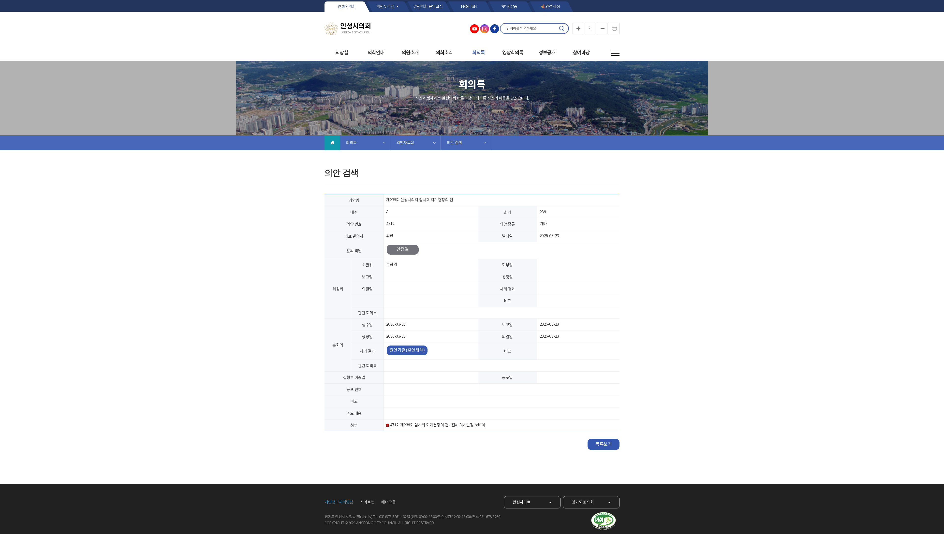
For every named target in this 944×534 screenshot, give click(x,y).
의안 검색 (454, 143)
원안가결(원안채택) (407, 350)
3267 (406, 517)
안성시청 (553, 6)
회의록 (478, 53)
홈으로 (332, 142)
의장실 (341, 53)
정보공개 (547, 53)
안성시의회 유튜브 (474, 28)
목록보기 (603, 444)
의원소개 (410, 53)
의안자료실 (405, 143)
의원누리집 (386, 6)
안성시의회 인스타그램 (484, 28)
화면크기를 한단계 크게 (578, 28)
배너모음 (388, 502)
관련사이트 (522, 502)
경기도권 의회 (583, 502)
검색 (561, 28)
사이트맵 (367, 502)
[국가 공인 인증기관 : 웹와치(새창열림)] (603, 521)
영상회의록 (512, 53)
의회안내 (376, 53)
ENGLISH (469, 6)
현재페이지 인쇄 (614, 28)
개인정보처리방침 (338, 502)
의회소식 (444, 53)
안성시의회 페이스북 (494, 28)
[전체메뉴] (615, 53)
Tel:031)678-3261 (386, 517)
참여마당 (581, 53)
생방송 (512, 6)
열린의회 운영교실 (428, 6)
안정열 (403, 249)
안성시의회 (347, 6)
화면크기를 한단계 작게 (602, 28)
